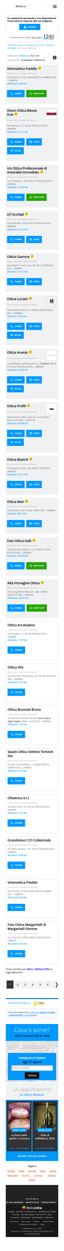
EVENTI (32, 1180)
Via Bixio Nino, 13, (18, 806)
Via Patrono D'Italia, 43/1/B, (23, 718)
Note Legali (25, 1221)
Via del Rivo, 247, (16, 510)
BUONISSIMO (37, 1217)
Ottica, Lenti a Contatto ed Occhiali (22, 73)
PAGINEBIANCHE (27, 1215)
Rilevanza (24, 55)
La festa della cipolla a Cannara (19, 1136)
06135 (42, 675)
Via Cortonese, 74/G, (18, 180)
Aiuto (42, 1224)
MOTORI (32, 1171)
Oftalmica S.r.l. (19, 798)
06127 (33, 180)
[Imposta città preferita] (10, 6)
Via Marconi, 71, (16, 125)
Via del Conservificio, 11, (21, 764)
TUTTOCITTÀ (41, 1215)
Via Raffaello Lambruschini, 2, (23, 363)
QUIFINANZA (26, 1217)
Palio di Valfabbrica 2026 (45, 1136)
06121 (28, 125)
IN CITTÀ (26, 1175)
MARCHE (30, 420)
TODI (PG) (44, 468)
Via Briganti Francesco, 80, (21, 265)
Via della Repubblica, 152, (21, 549)
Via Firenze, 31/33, (17, 77)
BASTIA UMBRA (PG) (45, 77)
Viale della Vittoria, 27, (19, 310)
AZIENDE (52, 1175)
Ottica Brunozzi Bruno (24, 709)
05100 (29, 510)
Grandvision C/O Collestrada (29, 840)
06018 (53, 363)
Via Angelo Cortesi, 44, (19, 468)
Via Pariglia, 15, (16, 633)
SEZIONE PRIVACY (48, 1202)
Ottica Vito (15, 667)
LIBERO (11, 1212)
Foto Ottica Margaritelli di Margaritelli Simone (27, 926)
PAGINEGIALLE (31, 1212)
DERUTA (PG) (43, 937)
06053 (32, 937)
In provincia (27, 59)
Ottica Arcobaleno (21, 625)
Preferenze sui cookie (28, 1224)
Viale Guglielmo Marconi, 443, (23, 591)
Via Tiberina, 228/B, (18, 937)
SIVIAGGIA (15, 1217)
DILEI (49, 1215)
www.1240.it (37, 37)
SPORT (22, 1171)
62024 (45, 417)
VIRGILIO (19, 1212)
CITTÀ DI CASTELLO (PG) (20, 366)
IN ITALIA (38, 1175)
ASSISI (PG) (34, 721)
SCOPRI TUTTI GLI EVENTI (32, 1156)
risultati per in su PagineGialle (31, 1013)
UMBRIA (13, 80)
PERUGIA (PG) (39, 125)
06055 (35, 310)
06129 (31, 223)
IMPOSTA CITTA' (32, 1202)
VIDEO (42, 1171)
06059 (35, 468)
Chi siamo (14, 1221)
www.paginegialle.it (41, 1003)
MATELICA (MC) (15, 420)
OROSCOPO (12, 1175)
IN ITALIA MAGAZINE (14, 1202)
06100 (28, 633)
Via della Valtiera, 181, (20, 848)
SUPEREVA (48, 1217)
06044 (39, 549)
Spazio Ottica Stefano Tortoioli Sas (30, 753)
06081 (24, 721)
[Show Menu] (55, 6)
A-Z (32, 55)
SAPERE (53, 1171)
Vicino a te (40, 59)
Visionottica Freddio (23, 882)
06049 (43, 591)
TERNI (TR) (39, 510)
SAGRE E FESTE (19, 1130)
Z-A (37, 55)
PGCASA (16, 1215)
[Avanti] (55, 985)
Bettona (21, 6)
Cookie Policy (48, 1221)
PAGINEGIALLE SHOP (47, 1212)
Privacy (36, 1221)
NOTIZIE (11, 1171)
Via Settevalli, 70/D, (17, 223)
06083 (30, 77)
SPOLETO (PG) (15, 594)
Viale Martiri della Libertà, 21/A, (24, 417)
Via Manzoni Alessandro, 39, (23, 675)
